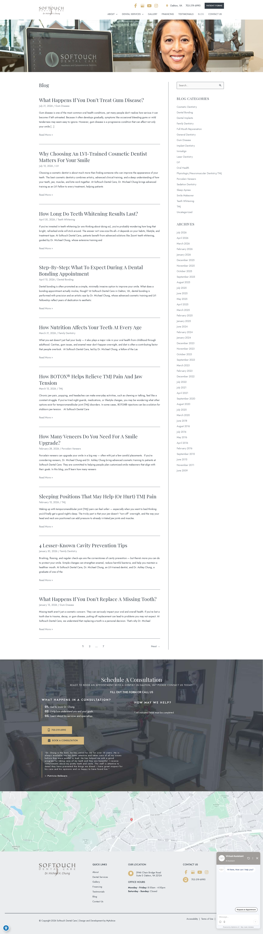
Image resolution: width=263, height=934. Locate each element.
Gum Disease (62, 106)
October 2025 (184, 271)
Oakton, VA (176, 5)
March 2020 (183, 415)
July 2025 (182, 288)
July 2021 (181, 387)
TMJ (61, 388)
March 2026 (183, 243)
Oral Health (183, 168)
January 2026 (184, 254)
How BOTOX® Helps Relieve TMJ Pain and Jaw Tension (90, 379)
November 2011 (185, 465)
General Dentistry (186, 134)
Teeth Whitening (66, 219)
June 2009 (182, 470)
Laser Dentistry (185, 157)
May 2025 (182, 299)
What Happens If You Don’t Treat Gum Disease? (91, 100)
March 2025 (183, 310)
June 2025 (182, 293)
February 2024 (185, 332)
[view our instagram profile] (156, 5)
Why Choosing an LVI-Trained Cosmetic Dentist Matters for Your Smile (93, 156)
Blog (94, 896)
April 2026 (182, 238)
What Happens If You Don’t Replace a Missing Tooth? (98, 599)
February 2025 (185, 315)
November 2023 (186, 349)
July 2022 (182, 382)
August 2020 (183, 404)
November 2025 (186, 266)
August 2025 (183, 282)
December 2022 (186, 376)
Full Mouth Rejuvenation (189, 129)
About (95, 872)
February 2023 (184, 371)
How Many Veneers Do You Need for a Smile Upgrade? (88, 439)
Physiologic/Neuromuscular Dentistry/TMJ (199, 173)
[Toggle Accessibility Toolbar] (6, 928)
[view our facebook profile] (135, 5)
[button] (214, 6)
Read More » (46, 135)
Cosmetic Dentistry (187, 107)
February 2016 (184, 448)
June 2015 (182, 459)
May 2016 (182, 437)
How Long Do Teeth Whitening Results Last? (88, 213)
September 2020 (186, 398)
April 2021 (182, 393)
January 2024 (184, 337)
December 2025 (186, 260)
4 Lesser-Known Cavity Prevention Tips (83, 545)
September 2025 (186, 277)
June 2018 (182, 421)
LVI (57, 166)
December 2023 (185, 343)
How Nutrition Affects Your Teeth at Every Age (90, 327)
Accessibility (192, 918)
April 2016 (182, 443)
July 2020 (182, 409)
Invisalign (181, 151)
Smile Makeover (185, 195)
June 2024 (182, 326)
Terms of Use (207, 918)
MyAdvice (110, 920)
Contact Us (97, 901)
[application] (116, 14)
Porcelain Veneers (71, 448)
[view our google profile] (142, 5)
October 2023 (184, 354)
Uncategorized (184, 212)
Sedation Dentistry (186, 184)
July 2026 (182, 232)
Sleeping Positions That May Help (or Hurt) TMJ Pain (97, 496)
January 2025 (184, 321)
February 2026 (185, 249)
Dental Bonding (65, 279)
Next (155, 646)
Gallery (96, 881)
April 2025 (182, 304)
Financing (97, 886)
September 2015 (186, 454)
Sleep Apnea (184, 190)
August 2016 (183, 426)
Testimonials (98, 891)
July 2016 (181, 432)
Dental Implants (185, 118)
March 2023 (183, 365)
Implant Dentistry (186, 146)
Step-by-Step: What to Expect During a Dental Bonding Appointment (91, 270)
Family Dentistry (66, 333)
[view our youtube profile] (149, 5)
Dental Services (100, 877)
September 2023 (186, 360)
